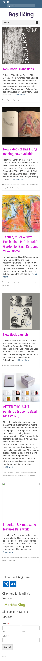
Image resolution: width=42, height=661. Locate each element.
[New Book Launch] (21, 311)
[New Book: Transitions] (21, 45)
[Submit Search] (9, 5)
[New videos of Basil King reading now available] (21, 126)
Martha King (35, 557)
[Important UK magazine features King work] (21, 501)
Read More (19, 95)
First (3, 631)
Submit (7, 647)
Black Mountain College (25, 282)
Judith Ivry (32, 475)
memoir (4, 560)
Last (23, 631)
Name (5, 624)
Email (5, 636)
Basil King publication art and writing (26, 472)
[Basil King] (21, 14)
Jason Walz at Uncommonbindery (20, 475)
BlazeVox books (27, 557)
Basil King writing (14, 100)
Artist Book (6, 472)
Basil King (6, 100)
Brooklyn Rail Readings (13, 187)
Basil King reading (14, 184)
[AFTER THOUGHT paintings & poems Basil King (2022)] (21, 387)
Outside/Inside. (11, 560)
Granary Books (6, 475)
